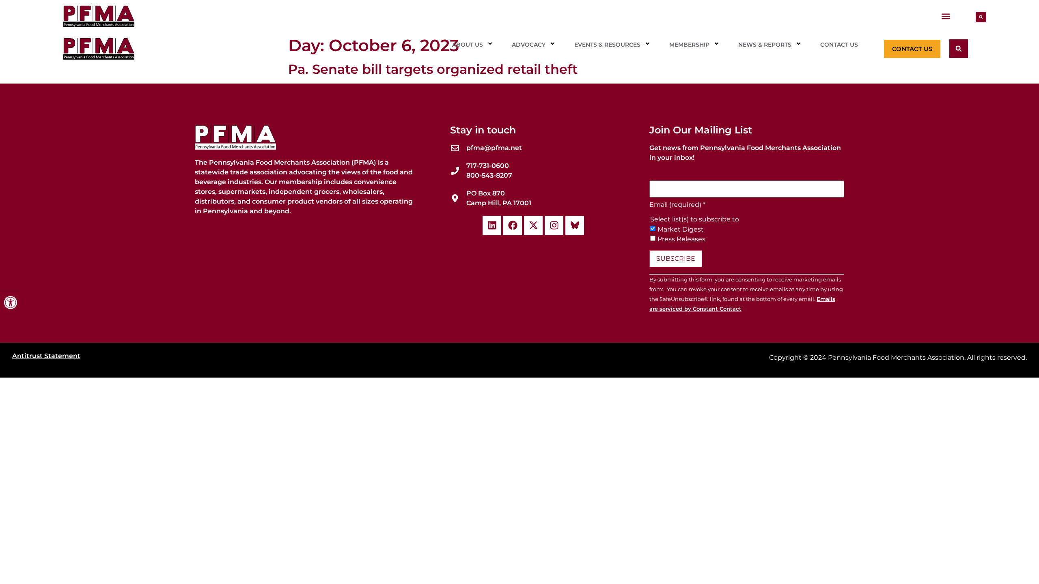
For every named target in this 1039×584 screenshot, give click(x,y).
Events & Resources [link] (607, 44)
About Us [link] (467, 44)
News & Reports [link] (764, 44)
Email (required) (677, 205)
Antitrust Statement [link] (46, 356)
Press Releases (681, 239)
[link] (10, 302)
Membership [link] (689, 44)
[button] (945, 16)
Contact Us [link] (839, 44)
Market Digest (680, 229)
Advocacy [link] (528, 44)
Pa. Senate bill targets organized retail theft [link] (433, 69)
